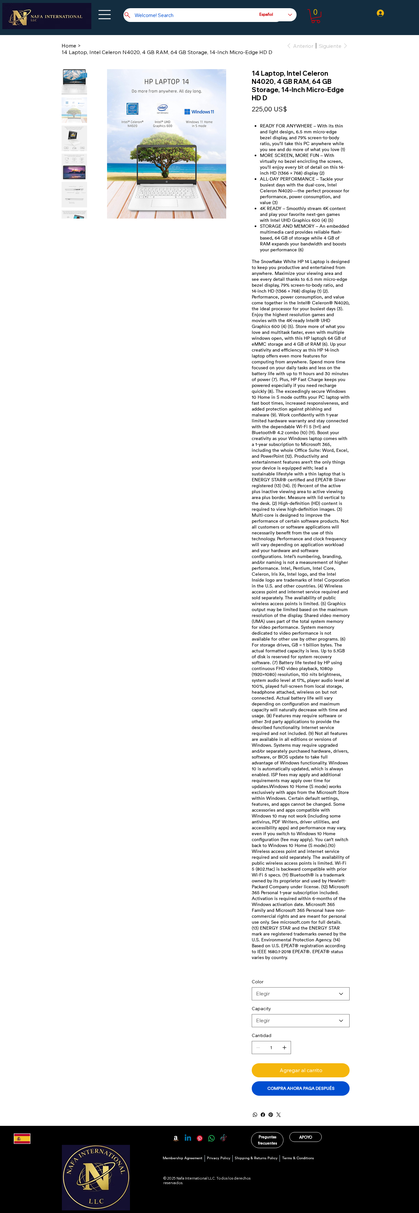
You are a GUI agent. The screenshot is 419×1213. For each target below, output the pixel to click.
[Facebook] (263, 1114)
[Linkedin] (188, 1138)
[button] (315, 16)
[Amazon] (176, 1138)
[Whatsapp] (211, 1138)
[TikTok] (224, 1138)
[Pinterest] (270, 1114)
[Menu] (105, 15)
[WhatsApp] (255, 1114)
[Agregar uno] (284, 1047)
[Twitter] (278, 1114)
